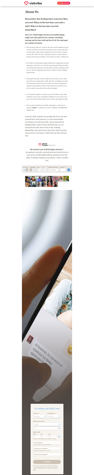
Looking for (33, 167)
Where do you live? (53, 167)
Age (38, 167)
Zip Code (62, 167)
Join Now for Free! (63, 3)
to (43, 167)
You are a (25, 167)
